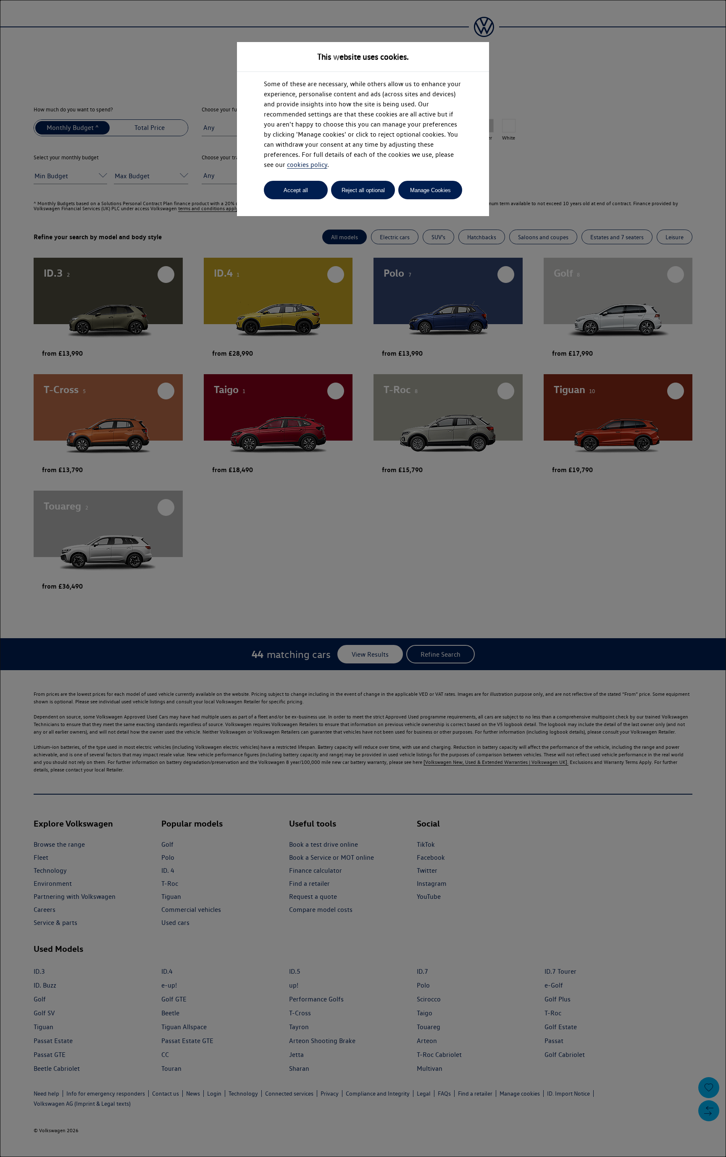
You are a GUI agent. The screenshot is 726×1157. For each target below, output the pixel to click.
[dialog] (363, 578)
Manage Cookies (430, 190)
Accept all (296, 190)
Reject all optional (363, 190)
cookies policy (307, 165)
